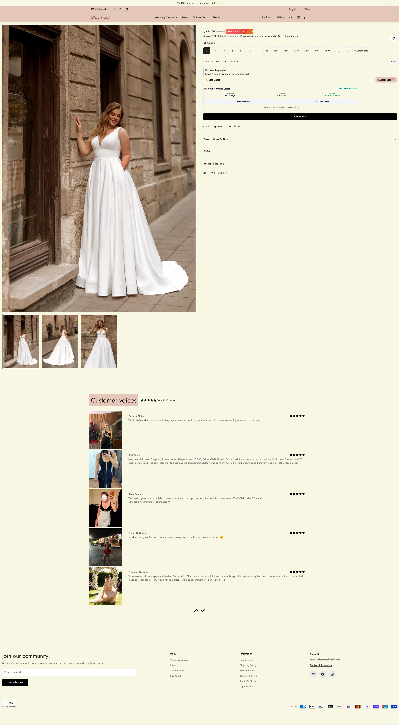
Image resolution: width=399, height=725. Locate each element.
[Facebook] (127, 9)
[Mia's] (100, 17)
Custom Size (361, 50)
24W (317, 50)
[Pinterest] (313, 674)
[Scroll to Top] (393, 708)
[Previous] (9, 3)
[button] (305, 17)
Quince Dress (200, 17)
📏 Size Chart (212, 79)
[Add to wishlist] (393, 38)
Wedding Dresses (164, 17)
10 (241, 50)
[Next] (389, 3)
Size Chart (218, 17)
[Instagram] (119, 9)
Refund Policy (247, 660)
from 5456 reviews (166, 400)
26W (327, 50)
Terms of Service (248, 676)
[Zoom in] (188, 31)
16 (267, 50)
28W (337, 50)
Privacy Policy (247, 670)
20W (296, 50)
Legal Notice (246, 686)
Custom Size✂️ (386, 79)
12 (250, 50)
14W (347, 50)
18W (286, 50)
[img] (148, 400)
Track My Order (248, 681)
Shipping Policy (248, 665)
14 (258, 50)
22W (306, 50)
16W (276, 50)
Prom (185, 17)
